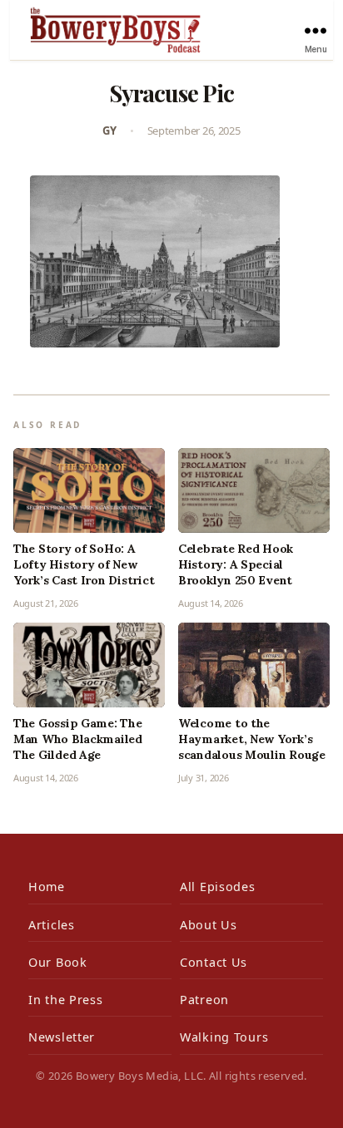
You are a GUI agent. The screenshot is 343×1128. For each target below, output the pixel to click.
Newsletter (61, 1037)
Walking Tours (224, 1037)
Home (46, 886)
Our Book (57, 962)
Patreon (204, 999)
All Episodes (218, 886)
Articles (51, 925)
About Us (208, 925)
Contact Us (213, 962)
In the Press (65, 999)
